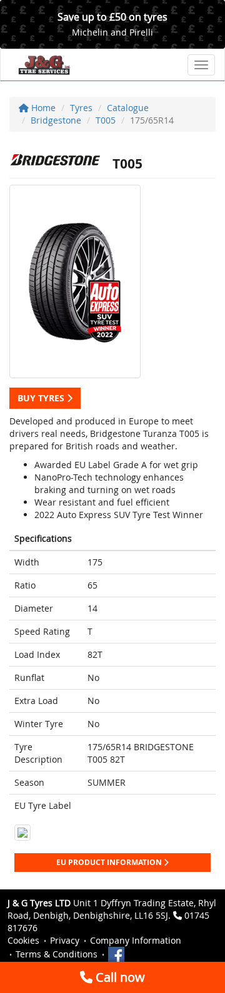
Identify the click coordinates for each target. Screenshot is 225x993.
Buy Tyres (42, 398)
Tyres (81, 108)
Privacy (64, 940)
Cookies (23, 940)
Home (42, 108)
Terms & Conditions (57, 954)
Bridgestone (56, 120)
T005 (106, 120)
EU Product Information (110, 862)
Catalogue (128, 108)
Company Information (135, 940)
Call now (118, 977)
